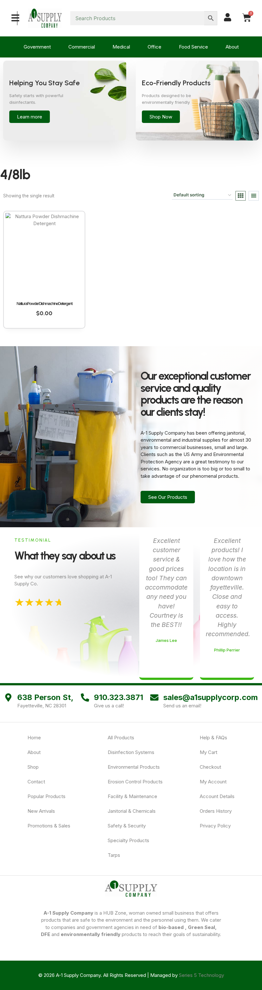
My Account (213, 782)
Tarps (114, 855)
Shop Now (161, 117)
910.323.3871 (118, 697)
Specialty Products (128, 840)
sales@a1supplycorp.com (210, 697)
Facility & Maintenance (132, 796)
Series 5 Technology (201, 975)
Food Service (193, 47)
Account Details (217, 796)
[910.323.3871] (85, 697)
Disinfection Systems (131, 752)
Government (37, 47)
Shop (33, 767)
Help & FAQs (213, 738)
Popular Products (46, 796)
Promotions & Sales (48, 826)
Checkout (210, 767)
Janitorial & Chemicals (132, 811)
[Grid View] (240, 196)
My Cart (208, 752)
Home (34, 738)
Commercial (81, 47)
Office (154, 47)
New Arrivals (41, 811)
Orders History (216, 811)
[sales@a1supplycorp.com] (154, 697)
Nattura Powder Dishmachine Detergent (44, 303)
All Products (121, 738)
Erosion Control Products (135, 782)
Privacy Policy (215, 826)
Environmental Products (134, 767)
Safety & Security (127, 826)
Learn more (29, 117)
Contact (36, 782)
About (232, 47)
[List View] (254, 196)
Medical (121, 47)
